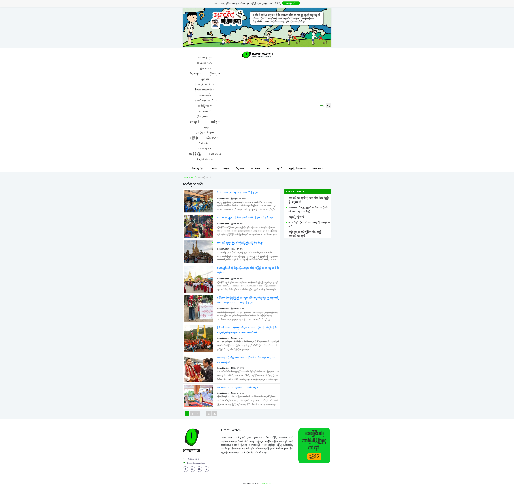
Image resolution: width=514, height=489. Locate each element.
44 (208, 414)
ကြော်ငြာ (194, 137)
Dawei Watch (265, 483)
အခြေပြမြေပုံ (195, 153)
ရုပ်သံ (279, 168)
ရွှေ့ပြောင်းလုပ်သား (297, 168)
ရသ (268, 168)
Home (185, 178)
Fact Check (215, 153)
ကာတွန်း (205, 126)
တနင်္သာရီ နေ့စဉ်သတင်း (203, 99)
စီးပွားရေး (194, 73)
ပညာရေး (205, 78)
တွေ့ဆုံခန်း (195, 121)
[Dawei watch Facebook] (186, 469)
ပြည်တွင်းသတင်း (203, 83)
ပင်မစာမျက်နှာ (204, 57)
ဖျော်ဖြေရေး (203, 105)
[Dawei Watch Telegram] (207, 469)
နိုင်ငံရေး (213, 73)
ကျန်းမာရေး (203, 67)
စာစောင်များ (203, 148)
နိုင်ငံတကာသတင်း (203, 89)
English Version (205, 158)
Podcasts (203, 142)
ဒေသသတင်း (205, 94)
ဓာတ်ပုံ (214, 121)
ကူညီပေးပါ (291, 3)
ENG (322, 105)
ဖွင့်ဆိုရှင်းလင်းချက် (205, 131)
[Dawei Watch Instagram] (193, 469)
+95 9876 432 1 (193, 459)
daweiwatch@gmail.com (196, 463)
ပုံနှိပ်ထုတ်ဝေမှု (203, 115)
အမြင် (226, 168)
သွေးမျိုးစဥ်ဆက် (296, 216)
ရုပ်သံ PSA (211, 137)
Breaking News (204, 62)
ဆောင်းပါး (203, 110)
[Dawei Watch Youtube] (200, 469)
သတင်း (213, 168)
